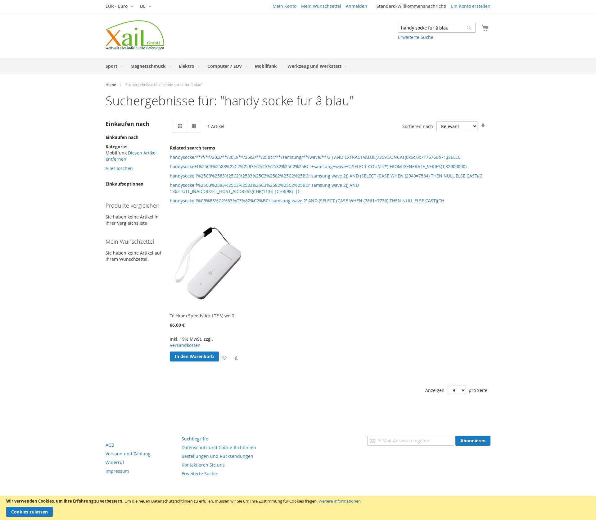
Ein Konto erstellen (470, 6)
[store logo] (135, 35)
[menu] (298, 66)
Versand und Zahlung (128, 454)
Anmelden (356, 6)
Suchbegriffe (195, 439)
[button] (121, 6)
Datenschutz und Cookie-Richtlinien (219, 447)
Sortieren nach (417, 126)
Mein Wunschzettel (321, 6)
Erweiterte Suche (415, 37)
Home (111, 84)
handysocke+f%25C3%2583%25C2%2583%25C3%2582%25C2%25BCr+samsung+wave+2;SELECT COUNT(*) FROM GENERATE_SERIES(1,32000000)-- (320, 166)
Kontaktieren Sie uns (203, 465)
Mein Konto (284, 6)
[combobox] (437, 28)
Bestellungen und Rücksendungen (217, 456)
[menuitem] (113, 66)
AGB (110, 445)
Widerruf (115, 462)
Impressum (117, 471)
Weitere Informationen (339, 501)
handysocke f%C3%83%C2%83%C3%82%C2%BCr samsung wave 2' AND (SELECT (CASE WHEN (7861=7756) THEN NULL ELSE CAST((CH (307, 201)
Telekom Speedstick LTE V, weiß (202, 316)
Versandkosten (185, 345)
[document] (298, 508)
